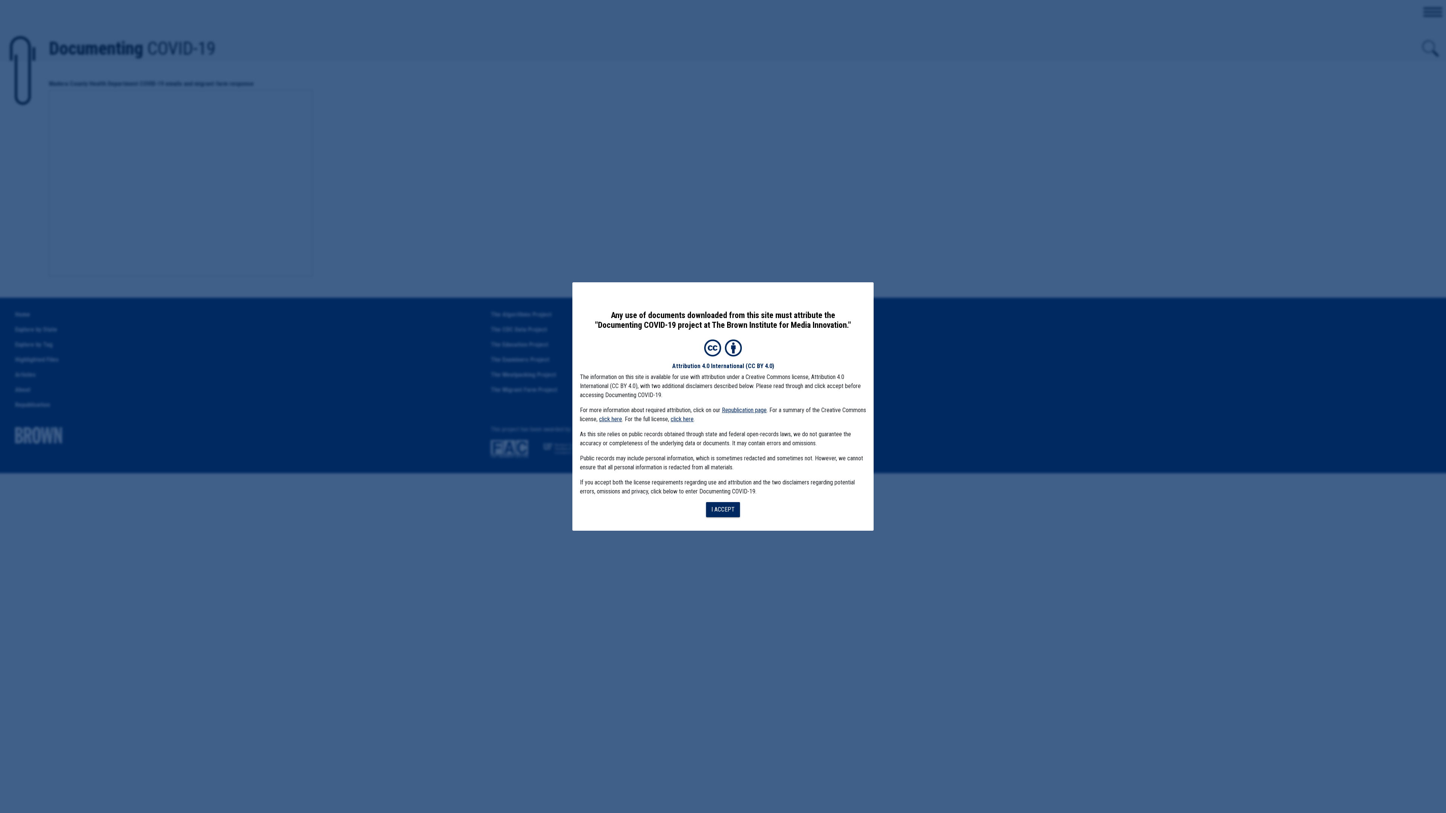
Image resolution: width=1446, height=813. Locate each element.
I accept (723, 509)
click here (610, 419)
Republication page (744, 410)
